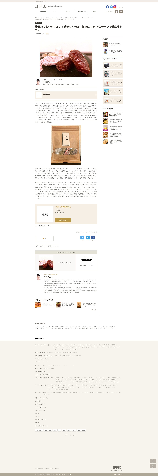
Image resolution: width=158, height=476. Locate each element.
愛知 (64, 430)
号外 (36, 422)
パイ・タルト (54, 385)
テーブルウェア (39, 404)
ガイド (37, 416)
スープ (92, 381)
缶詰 (70, 381)
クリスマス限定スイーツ (48, 365)
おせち (45, 368)
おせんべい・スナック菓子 (88, 387)
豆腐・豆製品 (59, 381)
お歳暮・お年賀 (85, 347)
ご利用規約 (57, 474)
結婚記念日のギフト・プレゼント (77, 344)
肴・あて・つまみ (115, 381)
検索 (121, 11)
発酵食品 (113, 379)
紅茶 (120, 392)
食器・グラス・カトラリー (42, 398)
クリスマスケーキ (59, 365)
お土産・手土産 (39, 352)
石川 (55, 430)
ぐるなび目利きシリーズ (48, 474)
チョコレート (77, 385)
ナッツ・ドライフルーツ (71, 326)
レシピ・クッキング (76, 355)
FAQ (69, 474)
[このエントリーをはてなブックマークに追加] (88, 237)
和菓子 (79, 387)
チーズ (57, 379)
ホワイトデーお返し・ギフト (113, 347)
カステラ (74, 387)
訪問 (47, 352)
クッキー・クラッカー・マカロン (65, 385)
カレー (96, 381)
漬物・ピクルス (77, 377)
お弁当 (73, 381)
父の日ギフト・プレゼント (72, 349)
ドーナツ (49, 387)
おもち (52, 368)
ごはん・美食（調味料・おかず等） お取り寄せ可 (62, 328)
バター (109, 377)
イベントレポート (40, 407)
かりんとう (108, 387)
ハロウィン (38, 362)
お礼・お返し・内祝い (91, 344)
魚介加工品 (104, 379)
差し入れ (51, 352)
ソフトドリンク (106, 392)
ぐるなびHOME (38, 474)
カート (116, 11)
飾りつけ (68, 355)
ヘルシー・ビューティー (40, 326)
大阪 (79, 430)
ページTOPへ (153, 472)
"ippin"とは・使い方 (54, 468)
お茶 (45, 394)
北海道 (69, 430)
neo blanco (48, 226)
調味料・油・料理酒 (60, 377)
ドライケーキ (68, 387)
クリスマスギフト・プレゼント (74, 347)
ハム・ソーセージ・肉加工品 (89, 379)
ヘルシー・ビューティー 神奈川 (42, 328)
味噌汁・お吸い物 (83, 381)
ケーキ (48, 385)
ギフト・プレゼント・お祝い (84, 326)
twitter (111, 6)
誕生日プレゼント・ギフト (63, 344)
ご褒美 (94, 326)
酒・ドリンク (38, 392)
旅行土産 (69, 352)
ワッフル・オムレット (112, 385)
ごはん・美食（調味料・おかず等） (56, 326)
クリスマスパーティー (70, 365)
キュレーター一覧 (39, 468)
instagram (114, 6)
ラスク (104, 385)
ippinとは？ (120, 7)
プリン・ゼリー (85, 385)
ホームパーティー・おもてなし (43, 355)
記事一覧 (93, 309)
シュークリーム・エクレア (96, 385)
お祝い (54, 344)
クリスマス (38, 365)
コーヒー (116, 392)
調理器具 (37, 401)
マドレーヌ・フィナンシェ (58, 387)
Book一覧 (47, 468)
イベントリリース (40, 419)
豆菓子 (114, 387)
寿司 (77, 381)
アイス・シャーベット (100, 387)
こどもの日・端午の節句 (41, 374)
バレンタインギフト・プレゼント (98, 347)
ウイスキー (58, 392)
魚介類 (99, 379)
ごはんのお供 (69, 377)
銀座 (74, 430)
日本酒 (50, 392)
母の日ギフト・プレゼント (59, 349)
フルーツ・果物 (64, 389)
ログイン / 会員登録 (108, 11)
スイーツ (45, 361)
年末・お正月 (38, 368)
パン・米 (95, 377)
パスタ (74, 379)
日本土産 (75, 352)
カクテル (94, 392)
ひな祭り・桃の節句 (40, 371)
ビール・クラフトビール (85, 392)
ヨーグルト (84, 377)
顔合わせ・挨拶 (57, 352)
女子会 (63, 355)
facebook (107, 6)
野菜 (109, 379)
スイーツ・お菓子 (40, 385)
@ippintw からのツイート (72, 435)
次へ (153, 461)
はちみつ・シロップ (116, 377)
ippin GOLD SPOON (40, 425)
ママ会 (59, 355)
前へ (153, 466)
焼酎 (54, 392)
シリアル (90, 377)
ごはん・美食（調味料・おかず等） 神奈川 (85, 328)
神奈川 (48, 246)
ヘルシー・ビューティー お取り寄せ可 (106, 326)
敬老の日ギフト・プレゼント (59, 347)
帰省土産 (64, 352)
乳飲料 (49, 394)
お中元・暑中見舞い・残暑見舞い (109, 344)
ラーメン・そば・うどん (104, 381)
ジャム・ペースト (103, 377)
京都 (50, 430)
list (82, 240)
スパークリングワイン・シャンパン (70, 392)
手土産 (55, 355)
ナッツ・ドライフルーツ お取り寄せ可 (105, 328)
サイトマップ (64, 474)
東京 (46, 430)
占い (36, 413)
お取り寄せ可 (39, 246)
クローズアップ (39, 410)
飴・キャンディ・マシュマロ (53, 389)
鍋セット (65, 381)
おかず (78, 379)
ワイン (45, 392)
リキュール (99, 392)
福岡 (59, 430)
